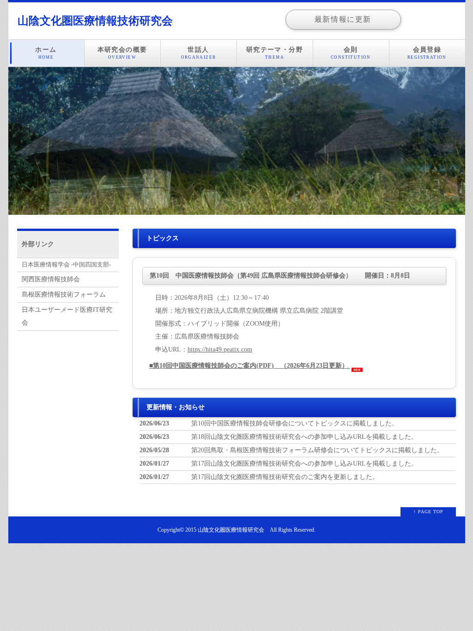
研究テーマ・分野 (274, 53)
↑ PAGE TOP (428, 511)
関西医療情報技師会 (51, 279)
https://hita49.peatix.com (220, 349)
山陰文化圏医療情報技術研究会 (95, 21)
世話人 (198, 53)
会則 (351, 53)
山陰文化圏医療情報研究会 (231, 530)
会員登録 (427, 53)
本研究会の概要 (122, 53)
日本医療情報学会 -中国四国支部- (66, 264)
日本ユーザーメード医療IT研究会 (67, 316)
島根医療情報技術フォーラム (64, 294)
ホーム (45, 53)
